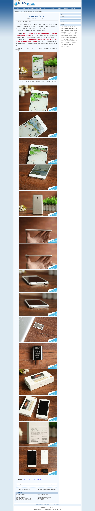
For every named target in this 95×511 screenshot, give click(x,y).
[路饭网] (25, 4)
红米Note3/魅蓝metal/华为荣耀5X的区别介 (23, 498)
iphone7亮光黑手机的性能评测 (24, 489)
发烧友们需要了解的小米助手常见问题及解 (69, 30)
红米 (24, 484)
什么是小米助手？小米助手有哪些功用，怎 (69, 28)
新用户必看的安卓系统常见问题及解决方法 (69, 26)
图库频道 (66, 8)
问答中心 (73, 8)
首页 (18, 8)
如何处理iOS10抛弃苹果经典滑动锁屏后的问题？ (49, 489)
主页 (21, 11)
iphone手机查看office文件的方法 (67, 44)
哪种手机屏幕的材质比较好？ (66, 46)
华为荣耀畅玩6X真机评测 (20, 494)
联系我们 (41, 504)
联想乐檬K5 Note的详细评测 (21, 497)
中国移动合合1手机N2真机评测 (42, 498)
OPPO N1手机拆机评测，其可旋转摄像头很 (69, 40)
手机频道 (52, 8)
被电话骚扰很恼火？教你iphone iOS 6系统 (68, 35)
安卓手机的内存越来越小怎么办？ (67, 39)
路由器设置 (25, 8)
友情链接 (45, 504)
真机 (20, 484)
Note (22, 484)
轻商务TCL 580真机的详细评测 (42, 494)
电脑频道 (59, 8)
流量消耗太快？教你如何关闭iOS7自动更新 (69, 32)
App (55, 504)
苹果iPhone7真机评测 (40, 499)
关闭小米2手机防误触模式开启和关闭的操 (69, 42)
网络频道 (46, 8)
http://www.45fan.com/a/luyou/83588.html (33, 479)
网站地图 (48, 504)
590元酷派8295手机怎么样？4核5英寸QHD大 (69, 37)
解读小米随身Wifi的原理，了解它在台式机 (69, 33)
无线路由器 (31, 8)
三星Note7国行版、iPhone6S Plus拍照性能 (23, 499)
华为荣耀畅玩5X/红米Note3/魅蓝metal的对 (44, 497)
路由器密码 (38, 8)
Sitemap (52, 504)
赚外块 (16, 0)
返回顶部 (58, 504)
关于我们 (37, 504)
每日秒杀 (19, 0)
